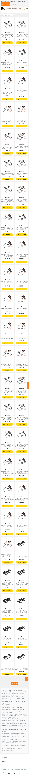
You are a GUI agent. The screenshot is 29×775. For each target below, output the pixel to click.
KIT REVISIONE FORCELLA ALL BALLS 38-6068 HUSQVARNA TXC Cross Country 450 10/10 (7, 64)
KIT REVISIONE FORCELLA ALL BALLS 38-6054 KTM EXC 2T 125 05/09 (7, 445)
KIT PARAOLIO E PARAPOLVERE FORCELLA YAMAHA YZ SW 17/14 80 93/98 (22, 612)
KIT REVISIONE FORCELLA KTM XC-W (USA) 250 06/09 (21, 147)
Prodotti (4, 761)
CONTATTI (4, 758)
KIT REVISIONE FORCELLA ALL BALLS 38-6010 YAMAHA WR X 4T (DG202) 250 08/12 (7, 527)
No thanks (13, 4)
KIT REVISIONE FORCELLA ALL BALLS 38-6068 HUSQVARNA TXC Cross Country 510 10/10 (7, 36)
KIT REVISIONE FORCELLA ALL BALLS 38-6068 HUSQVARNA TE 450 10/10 (22, 64)
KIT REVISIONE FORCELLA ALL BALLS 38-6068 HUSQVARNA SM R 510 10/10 (21, 35)
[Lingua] (27, 8)
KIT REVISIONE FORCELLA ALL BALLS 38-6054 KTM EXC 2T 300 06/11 (22, 310)
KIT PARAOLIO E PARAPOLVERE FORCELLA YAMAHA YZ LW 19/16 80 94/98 (7, 640)
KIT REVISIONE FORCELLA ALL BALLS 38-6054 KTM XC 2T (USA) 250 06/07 (22, 337)
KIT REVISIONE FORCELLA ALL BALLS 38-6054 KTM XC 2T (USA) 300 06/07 (7, 310)
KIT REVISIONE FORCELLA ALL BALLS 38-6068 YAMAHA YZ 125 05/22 (22, 120)
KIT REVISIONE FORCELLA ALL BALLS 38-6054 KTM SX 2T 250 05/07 (7, 364)
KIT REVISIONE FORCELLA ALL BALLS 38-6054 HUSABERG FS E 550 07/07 (21, 472)
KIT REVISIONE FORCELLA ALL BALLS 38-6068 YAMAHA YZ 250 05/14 (7, 147)
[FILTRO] (28, 387)
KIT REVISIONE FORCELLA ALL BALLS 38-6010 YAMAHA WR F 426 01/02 (7, 555)
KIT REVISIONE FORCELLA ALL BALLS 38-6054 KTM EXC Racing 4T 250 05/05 (22, 364)
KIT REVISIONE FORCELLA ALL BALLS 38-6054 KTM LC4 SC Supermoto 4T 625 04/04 (22, 201)
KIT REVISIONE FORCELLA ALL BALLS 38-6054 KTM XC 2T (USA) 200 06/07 (22, 391)
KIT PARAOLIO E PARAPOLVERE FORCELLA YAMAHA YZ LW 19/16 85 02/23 (22, 584)
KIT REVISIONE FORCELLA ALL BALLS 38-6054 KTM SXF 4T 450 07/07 (22, 255)
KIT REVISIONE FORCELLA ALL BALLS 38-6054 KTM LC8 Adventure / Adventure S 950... (7, 201)
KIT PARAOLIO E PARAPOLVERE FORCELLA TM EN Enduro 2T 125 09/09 (21, 668)
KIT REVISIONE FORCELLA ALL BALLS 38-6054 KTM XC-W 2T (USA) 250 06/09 (7, 337)
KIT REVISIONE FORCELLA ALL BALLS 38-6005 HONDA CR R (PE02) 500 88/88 (7, 499)
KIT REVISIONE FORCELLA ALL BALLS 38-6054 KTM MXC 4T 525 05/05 (7, 255)
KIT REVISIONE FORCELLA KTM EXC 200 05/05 (22, 174)
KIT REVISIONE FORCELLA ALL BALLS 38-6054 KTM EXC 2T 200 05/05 (7, 418)
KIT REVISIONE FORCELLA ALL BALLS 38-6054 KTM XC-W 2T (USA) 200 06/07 (7, 391)
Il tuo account (6, 765)
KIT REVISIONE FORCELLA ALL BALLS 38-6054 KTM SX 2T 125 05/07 (21, 418)
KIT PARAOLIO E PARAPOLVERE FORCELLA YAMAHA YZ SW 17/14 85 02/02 (7, 584)
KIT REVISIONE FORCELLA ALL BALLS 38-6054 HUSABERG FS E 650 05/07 (21, 445)
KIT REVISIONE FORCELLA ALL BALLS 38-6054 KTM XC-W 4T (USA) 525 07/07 (7, 228)
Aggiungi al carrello (7, 42)
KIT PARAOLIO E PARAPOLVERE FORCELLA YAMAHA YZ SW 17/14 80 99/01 (7, 612)
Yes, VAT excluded (6, 4)
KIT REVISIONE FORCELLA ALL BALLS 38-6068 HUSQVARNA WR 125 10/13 (7, 120)
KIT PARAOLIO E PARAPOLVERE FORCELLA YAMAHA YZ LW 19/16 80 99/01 (22, 640)
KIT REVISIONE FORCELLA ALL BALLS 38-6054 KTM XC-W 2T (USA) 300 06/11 (22, 283)
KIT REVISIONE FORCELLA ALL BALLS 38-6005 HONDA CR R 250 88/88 (21, 499)
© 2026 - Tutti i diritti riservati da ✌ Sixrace (14, 769)
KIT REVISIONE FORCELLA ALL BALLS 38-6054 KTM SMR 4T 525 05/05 (22, 228)
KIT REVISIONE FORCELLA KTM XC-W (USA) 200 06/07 (7, 174)
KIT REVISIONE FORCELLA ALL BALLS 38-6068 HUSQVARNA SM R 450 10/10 (22, 92)
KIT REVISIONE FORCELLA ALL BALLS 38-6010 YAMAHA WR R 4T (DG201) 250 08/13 (22, 527)
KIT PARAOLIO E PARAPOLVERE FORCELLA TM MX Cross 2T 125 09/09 (7, 668)
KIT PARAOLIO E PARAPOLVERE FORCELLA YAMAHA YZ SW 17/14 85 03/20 (22, 555)
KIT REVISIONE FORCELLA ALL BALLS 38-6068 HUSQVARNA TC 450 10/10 (7, 92)
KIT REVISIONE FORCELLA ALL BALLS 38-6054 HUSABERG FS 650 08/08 (7, 472)
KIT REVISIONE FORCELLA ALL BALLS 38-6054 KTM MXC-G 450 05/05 (7, 283)
